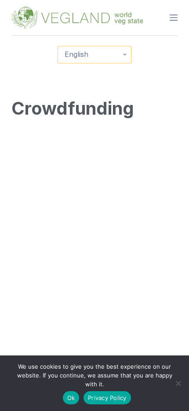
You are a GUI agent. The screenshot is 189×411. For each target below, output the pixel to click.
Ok (71, 397)
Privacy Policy (107, 397)
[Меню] (174, 18)
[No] (178, 383)
